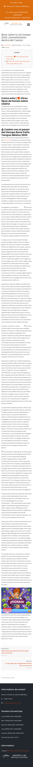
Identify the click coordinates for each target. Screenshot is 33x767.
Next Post (18, 663)
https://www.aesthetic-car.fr (12, 703)
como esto (7, 140)
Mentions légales (24, 751)
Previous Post (15, 651)
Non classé (6, 47)
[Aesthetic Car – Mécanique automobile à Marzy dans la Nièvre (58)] (12, 23)
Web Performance (12, 751)
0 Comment (27, 45)
